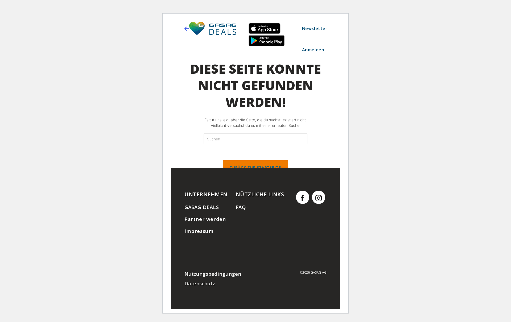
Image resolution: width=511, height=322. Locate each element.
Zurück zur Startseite (255, 166)
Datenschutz (199, 283)
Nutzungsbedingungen (212, 273)
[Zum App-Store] (265, 32)
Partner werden (205, 219)
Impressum (198, 231)
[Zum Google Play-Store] (267, 44)
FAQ (241, 207)
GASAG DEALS (201, 207)
